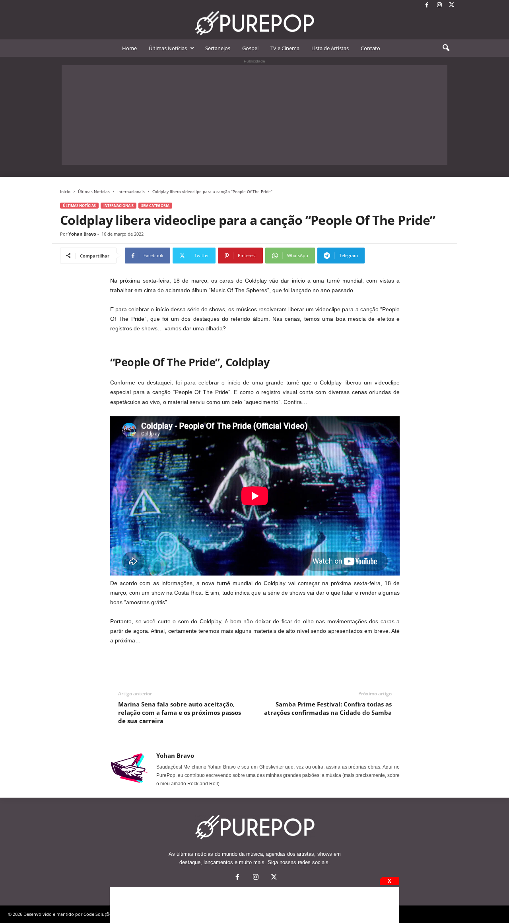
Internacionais (131, 191)
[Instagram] (439, 5)
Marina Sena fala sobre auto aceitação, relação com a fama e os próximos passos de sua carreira (179, 712)
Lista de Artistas (330, 48)
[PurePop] (254, 23)
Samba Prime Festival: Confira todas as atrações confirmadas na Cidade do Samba (328, 708)
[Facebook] (427, 5)
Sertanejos (217, 48)
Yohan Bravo (82, 234)
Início (65, 191)
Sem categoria (155, 205)
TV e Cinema (284, 48)
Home (129, 48)
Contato (370, 48)
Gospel (250, 48)
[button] (446, 48)
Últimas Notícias (168, 48)
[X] (452, 5)
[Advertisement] (254, 115)
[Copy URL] (391, 255)
